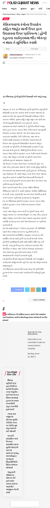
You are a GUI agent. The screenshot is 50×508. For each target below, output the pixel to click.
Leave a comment (39, 300)
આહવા (6, 19)
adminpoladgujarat (16, 55)
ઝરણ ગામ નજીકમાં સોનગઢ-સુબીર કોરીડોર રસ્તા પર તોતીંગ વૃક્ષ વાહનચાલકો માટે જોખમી (12, 422)
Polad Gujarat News (23, 3)
